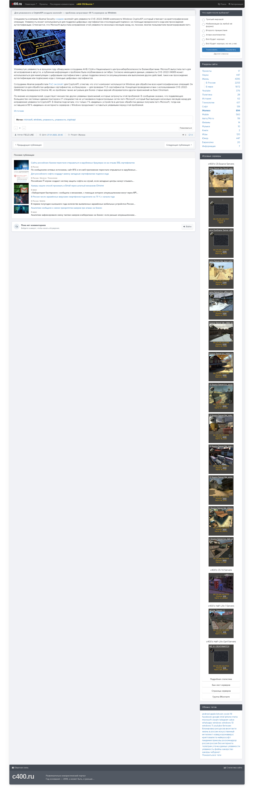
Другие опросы (221, 54)
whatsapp (207, 723)
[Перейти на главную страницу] (127, 4)
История (206, 99)
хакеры (206, 752)
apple (213, 714)
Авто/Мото (208, 119)
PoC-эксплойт (56, 84)
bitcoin (219, 714)
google (215, 717)
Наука (205, 75)
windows (38, 119)
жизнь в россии (210, 732)
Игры (204, 134)
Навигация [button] (30, 3)
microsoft (28, 119)
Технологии (208, 103)
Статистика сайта (234, 768)
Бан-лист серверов (221, 684)
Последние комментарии (62, 3)
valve (231, 720)
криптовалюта (209, 737)
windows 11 (207, 726)
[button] (85, 4)
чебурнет (215, 752)
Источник (19, 111)
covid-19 (228, 714)
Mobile (205, 115)
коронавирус (227, 735)
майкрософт (224, 737)
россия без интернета (221, 743)
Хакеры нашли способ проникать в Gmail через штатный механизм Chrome (67, 185)
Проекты (43, 3)
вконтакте (231, 729)
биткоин (227, 726)
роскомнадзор (229, 740)
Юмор (205, 138)
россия (205, 743)
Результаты (230, 50)
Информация (208, 146)
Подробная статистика (221, 678)
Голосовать (211, 50)
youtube (218, 726)
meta (235, 717)
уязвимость (48, 119)
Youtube (206, 91)
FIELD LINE (29, 134)
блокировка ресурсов (213, 729)
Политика (207, 95)
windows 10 (228, 723)
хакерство (227, 749)
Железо (81, 134)
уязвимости (60, 119)
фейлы (218, 749)
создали (59, 19)
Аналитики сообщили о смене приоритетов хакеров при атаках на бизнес (66, 207)
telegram (223, 720)
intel (222, 717)
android (206, 714)
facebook (207, 717)
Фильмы (206, 122)
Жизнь (205, 79)
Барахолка (207, 142)
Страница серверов (221, 690)
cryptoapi (71, 119)
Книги (205, 130)
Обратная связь (21, 768)
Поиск (223, 3)
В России (210, 83)
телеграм (207, 746)
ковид (217, 735)
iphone (228, 717)
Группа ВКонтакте (221, 696)
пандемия (207, 740)
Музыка (206, 126)
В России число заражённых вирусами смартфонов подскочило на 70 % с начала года (73, 196)
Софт (205, 107)
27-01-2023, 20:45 (55, 134)
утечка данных (220, 746)
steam (215, 720)
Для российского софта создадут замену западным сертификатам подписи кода (70, 173)
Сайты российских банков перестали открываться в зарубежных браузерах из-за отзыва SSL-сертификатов (82, 162)
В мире (209, 87)
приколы (216, 740)
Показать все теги (211, 755)
